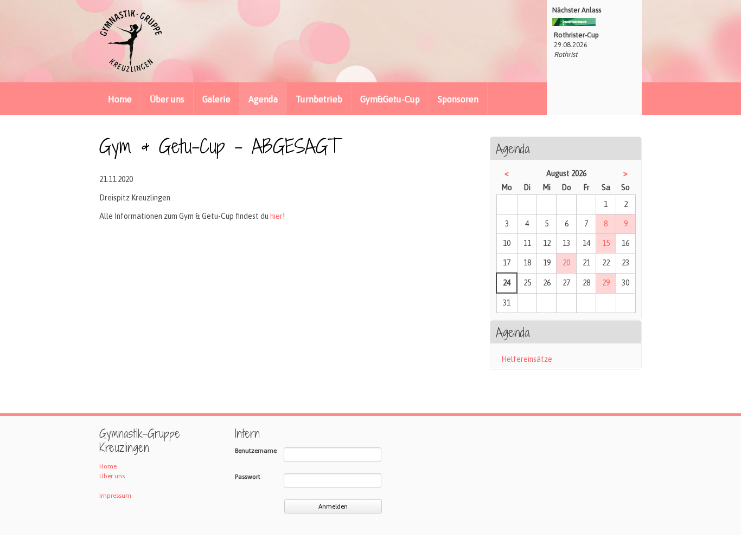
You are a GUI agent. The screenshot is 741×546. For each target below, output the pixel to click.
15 (606, 243)
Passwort (247, 476)
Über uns (167, 99)
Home (120, 99)
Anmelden (333, 506)
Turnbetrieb (319, 99)
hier (276, 216)
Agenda (263, 99)
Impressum (115, 495)
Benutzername (256, 450)
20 (566, 262)
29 (606, 282)
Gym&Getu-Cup (390, 99)
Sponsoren (458, 99)
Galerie (216, 99)
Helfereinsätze (526, 359)
